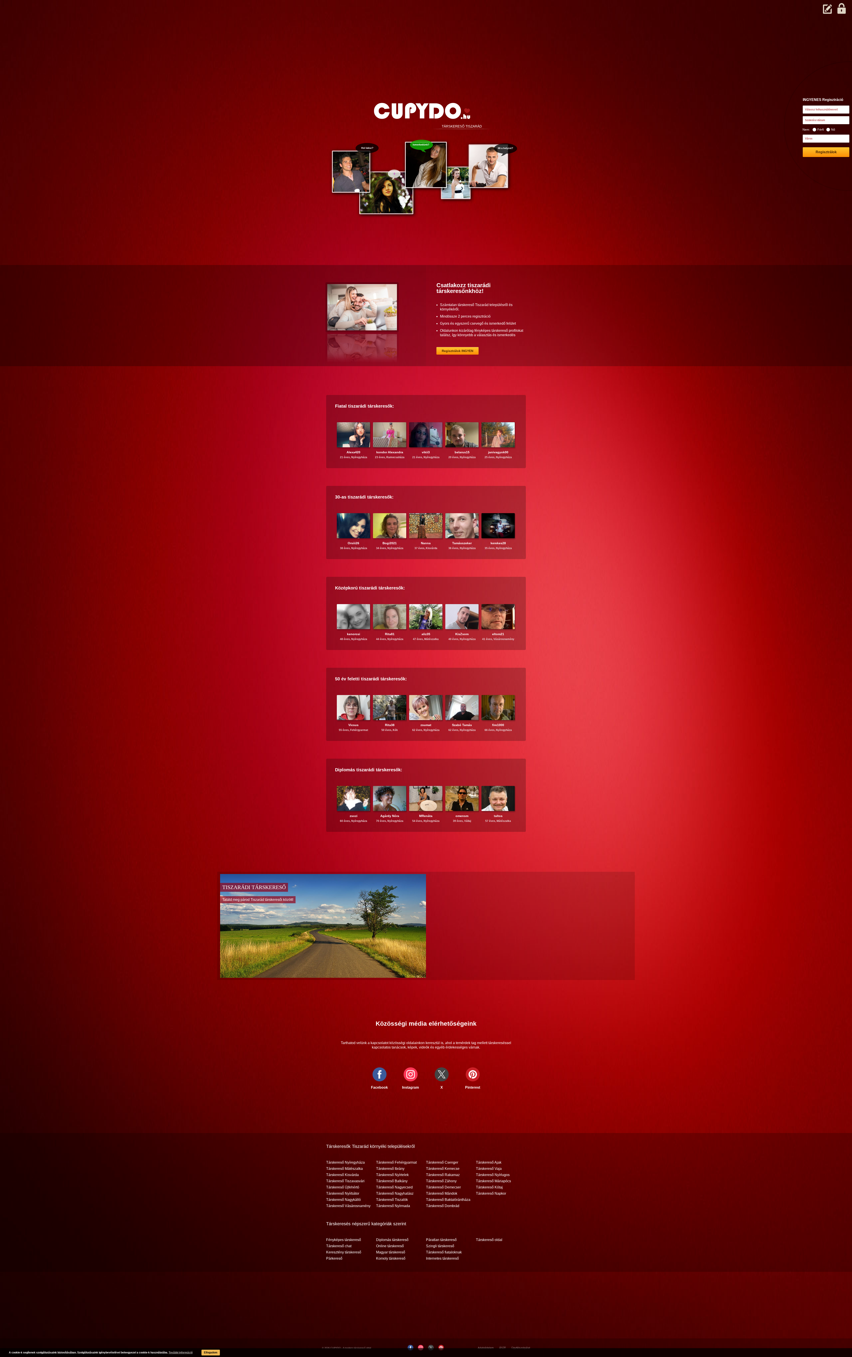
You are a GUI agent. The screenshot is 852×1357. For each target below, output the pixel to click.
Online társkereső (390, 1246)
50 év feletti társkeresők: (371, 678)
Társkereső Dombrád (442, 1206)
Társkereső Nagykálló (343, 1200)
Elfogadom (210, 1352)
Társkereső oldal (489, 1240)
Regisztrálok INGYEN (457, 351)
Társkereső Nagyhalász (395, 1193)
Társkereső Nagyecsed (394, 1187)
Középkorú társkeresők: (370, 587)
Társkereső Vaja (489, 1168)
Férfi (820, 129)
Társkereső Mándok (441, 1193)
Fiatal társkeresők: (364, 406)
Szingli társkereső (440, 1246)
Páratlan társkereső (441, 1240)
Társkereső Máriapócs (493, 1181)
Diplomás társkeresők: (368, 769)
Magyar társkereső (390, 1252)
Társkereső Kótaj (489, 1187)
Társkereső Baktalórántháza (448, 1200)
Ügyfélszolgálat (520, 1347)
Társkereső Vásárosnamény (348, 1206)
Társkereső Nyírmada (393, 1206)
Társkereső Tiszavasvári (345, 1181)
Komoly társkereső (390, 1258)
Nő (833, 129)
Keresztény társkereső (343, 1252)
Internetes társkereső (442, 1258)
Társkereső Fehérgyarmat (396, 1162)
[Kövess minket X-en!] (431, 1348)
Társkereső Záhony (441, 1181)
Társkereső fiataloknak (444, 1252)
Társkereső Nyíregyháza (345, 1162)
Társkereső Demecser (443, 1187)
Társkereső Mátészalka (344, 1168)
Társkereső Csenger (442, 1162)
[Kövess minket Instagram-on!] (421, 1348)
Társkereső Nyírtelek (392, 1175)
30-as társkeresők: (364, 497)
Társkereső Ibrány (390, 1168)
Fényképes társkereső (343, 1240)
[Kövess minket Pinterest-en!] (441, 1348)
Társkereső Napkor (491, 1193)
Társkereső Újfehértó (342, 1187)
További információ (181, 1352)
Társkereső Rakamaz (443, 1175)
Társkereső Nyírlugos (493, 1175)
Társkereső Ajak (488, 1162)
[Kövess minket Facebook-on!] (410, 1348)
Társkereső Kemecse (443, 1168)
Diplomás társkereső (392, 1240)
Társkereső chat (338, 1246)
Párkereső (334, 1258)
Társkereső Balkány (392, 1181)
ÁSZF (502, 1347)
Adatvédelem (486, 1347)
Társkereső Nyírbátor (342, 1193)
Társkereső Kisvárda (342, 1175)
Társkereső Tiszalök (392, 1200)
